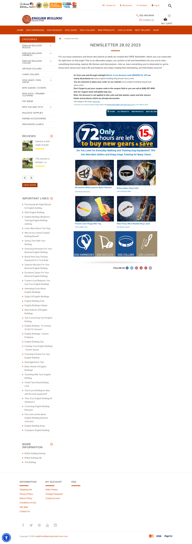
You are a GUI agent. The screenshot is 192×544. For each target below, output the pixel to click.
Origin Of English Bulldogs (37, 296)
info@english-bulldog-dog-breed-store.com (120, 104)
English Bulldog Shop (35, 426)
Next (31, 177)
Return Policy (26, 498)
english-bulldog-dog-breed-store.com (51, 536)
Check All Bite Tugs (81, 227)
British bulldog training (35, 453)
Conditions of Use (28, 503)
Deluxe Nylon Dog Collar (128, 188)
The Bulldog (30, 462)
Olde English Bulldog (34, 212)
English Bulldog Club (34, 301)
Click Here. (96, 102)
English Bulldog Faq (34, 342)
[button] (169, 6)
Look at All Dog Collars (124, 191)
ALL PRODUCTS (123, 111)
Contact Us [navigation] (110, 5)
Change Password (54, 494)
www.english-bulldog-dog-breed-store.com (113, 78)
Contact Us (148, 20)
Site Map (24, 507)
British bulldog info (33, 458)
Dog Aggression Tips (34, 362)
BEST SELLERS (151, 111)
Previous (24, 177)
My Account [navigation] (127, 5)
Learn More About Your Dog (37, 228)
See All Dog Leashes (123, 227)
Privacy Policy (26, 494)
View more (30, 185)
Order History (51, 489)
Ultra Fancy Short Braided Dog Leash (133, 224)
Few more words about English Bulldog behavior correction (36, 418)
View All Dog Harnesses (82, 191)
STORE (112, 111)
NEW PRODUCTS (137, 111)
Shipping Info (26, 489)
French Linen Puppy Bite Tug (88, 224)
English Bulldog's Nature (36, 305)
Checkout (143, 5)
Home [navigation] (60, 38)
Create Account (52, 498)
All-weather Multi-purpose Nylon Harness (93, 187)
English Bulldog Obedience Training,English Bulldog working (37, 220)
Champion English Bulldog (37, 430)
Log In (156, 5)
